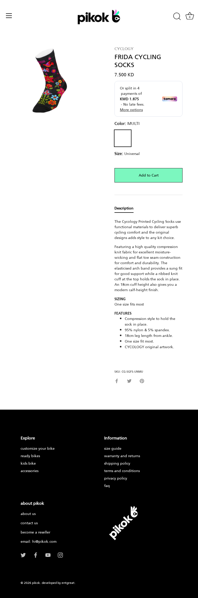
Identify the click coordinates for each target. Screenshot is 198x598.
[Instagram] (60, 554)
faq (107, 485)
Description (124, 208)
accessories (29, 470)
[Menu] (9, 15)
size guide (112, 448)
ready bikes (30, 455)
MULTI (122, 138)
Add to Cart (149, 175)
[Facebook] (35, 554)
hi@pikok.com (44, 541)
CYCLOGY (124, 48)
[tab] (126, 208)
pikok (36, 583)
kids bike (28, 463)
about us (28, 513)
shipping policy (117, 463)
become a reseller (35, 532)
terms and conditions (122, 470)
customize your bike (38, 448)
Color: (126, 123)
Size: (118, 153)
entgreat (68, 583)
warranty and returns (122, 455)
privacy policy (115, 478)
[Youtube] (48, 554)
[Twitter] (23, 554)
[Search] (177, 16)
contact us (29, 522)
